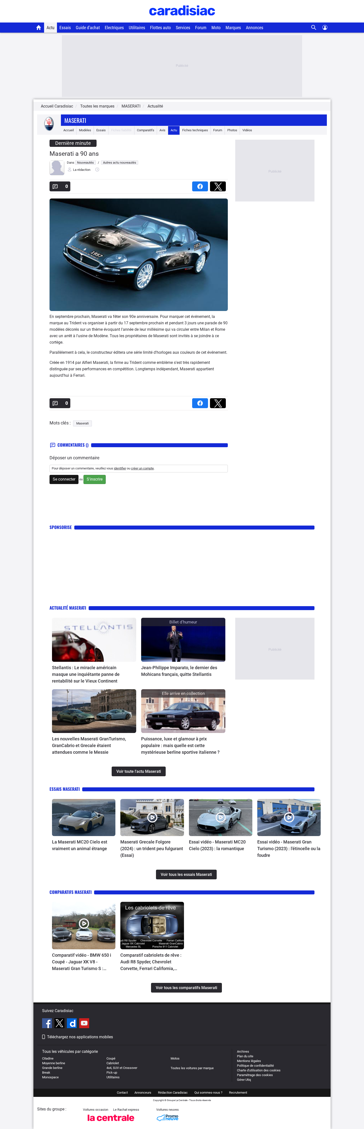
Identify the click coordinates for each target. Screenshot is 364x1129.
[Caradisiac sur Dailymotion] (72, 1024)
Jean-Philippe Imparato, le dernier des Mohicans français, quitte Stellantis (179, 671)
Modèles (85, 130)
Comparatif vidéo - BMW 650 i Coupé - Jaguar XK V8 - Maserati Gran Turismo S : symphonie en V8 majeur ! (81, 962)
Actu (50, 27)
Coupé (110, 1058)
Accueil (68, 130)
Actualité (155, 106)
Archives (243, 1051)
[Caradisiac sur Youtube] (84, 1024)
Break (46, 1072)
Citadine (47, 1058)
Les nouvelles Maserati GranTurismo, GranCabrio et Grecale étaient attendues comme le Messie (89, 745)
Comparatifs (145, 130)
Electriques (114, 27)
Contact (122, 1092)
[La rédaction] (57, 174)
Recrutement (238, 1092)
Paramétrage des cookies (255, 1075)
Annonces (254, 27)
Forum (201, 27)
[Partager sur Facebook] (201, 185)
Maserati (75, 120)
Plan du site (245, 1056)
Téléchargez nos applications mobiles (80, 1037)
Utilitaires (137, 27)
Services (183, 27)
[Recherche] (313, 27)
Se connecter (64, 479)
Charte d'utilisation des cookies (259, 1070)
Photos (232, 130)
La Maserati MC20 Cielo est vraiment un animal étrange (79, 845)
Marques (233, 27)
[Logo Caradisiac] (182, 20)
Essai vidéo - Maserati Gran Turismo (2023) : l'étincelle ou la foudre (288, 848)
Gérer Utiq (244, 1080)
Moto (216, 27)
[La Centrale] (111, 1122)
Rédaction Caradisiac (173, 1092)
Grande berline (52, 1068)
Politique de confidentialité (255, 1065)
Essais (65, 27)
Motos (175, 1058)
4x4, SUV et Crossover (121, 1068)
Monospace (50, 1077)
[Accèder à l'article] (94, 640)
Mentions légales (249, 1061)
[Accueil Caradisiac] (38, 27)
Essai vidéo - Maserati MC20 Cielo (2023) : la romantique (217, 845)
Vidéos (247, 130)
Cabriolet (112, 1063)
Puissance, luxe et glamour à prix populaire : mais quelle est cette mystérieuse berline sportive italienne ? (180, 745)
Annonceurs (142, 1092)
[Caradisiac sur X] (60, 1024)
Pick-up (111, 1072)
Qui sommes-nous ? (208, 1092)
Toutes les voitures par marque (192, 1068)
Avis (162, 130)
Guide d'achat (88, 27)
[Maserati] (49, 130)
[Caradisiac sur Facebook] (47, 1024)
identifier (120, 468)
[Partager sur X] (219, 185)
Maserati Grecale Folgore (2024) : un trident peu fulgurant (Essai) (151, 848)
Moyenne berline (53, 1063)
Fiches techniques (195, 130)
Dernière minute (73, 143)
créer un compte (142, 468)
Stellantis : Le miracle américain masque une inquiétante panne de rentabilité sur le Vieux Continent (86, 674)
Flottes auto (160, 27)
